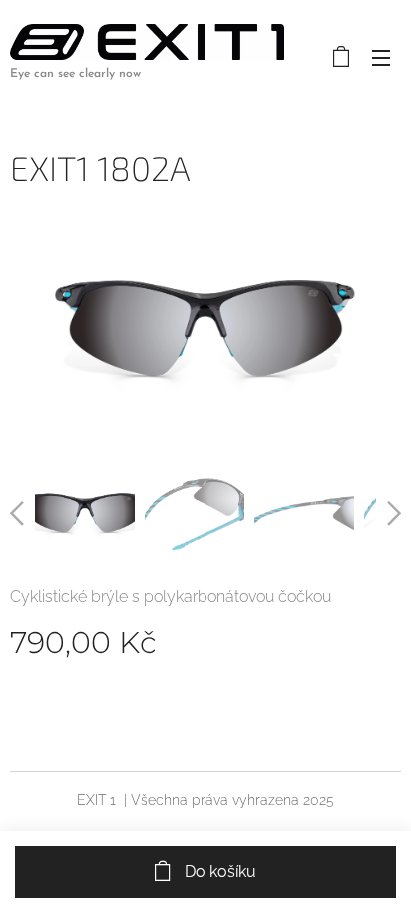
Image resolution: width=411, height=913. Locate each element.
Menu (381, 57)
